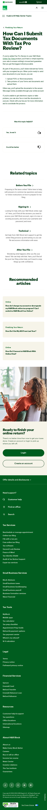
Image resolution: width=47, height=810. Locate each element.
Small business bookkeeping (14, 587)
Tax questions (8, 717)
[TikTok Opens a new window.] (5, 785)
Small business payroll (12, 590)
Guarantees (7, 771)
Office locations (9, 720)
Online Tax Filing (9, 59)
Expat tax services (10, 562)
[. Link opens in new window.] (10, 805)
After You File (23, 249)
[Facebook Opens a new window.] (11, 785)
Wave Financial (9, 597)
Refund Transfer (9, 689)
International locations (12, 724)
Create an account (23, 463)
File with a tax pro (10, 539)
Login (23, 453)
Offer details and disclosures (16, 480)
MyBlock (6, 614)
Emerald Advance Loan (12, 693)
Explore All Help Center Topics (19, 16)
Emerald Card (8, 686)
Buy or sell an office (11, 755)
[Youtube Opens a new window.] (24, 785)
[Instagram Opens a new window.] (18, 785)
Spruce (6, 683)
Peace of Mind (9, 552)
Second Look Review (11, 549)
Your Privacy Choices (28, 805)
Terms (5, 658)
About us (6, 744)
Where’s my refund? (11, 638)
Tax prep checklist (10, 624)
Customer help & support (13, 714)
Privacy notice (9, 662)
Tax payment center (11, 634)
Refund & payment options (14, 631)
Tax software (8, 546)
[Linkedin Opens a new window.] (30, 785)
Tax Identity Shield (10, 556)
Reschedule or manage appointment (18, 532)
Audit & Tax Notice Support (14, 559)
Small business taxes (11, 583)
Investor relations (10, 765)
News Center (8, 761)
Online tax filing (9, 535)
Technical (24, 231)
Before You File (23, 185)
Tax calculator (8, 621)
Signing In (23, 206)
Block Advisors (9, 580)
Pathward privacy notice (13, 665)
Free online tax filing (11, 542)
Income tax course (10, 758)
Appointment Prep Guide (13, 628)
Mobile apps (8, 617)
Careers (6, 751)
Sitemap (6, 727)
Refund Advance (10, 696)
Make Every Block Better (13, 748)
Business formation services (14, 593)
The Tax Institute (10, 768)
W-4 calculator (9, 641)
